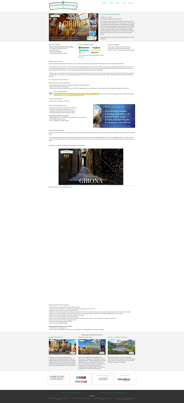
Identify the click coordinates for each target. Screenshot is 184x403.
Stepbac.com (121, 399)
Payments (103, 398)
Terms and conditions (85, 398)
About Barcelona (97, 398)
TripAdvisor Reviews (76, 398)
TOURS (111, 3)
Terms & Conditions (116, 392)
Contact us (131, 3)
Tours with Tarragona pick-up (58, 398)
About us (118, 3)
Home (50, 398)
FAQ (106, 392)
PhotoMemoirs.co (128, 399)
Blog (124, 3)
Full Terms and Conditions (97, 329)
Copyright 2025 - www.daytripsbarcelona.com (70, 392)
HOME (104, 3)
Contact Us (109, 392)
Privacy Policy (124, 392)
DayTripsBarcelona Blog (130, 398)
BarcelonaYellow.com (119, 398)
